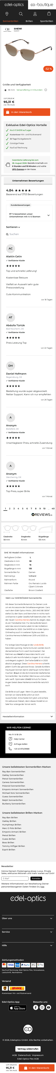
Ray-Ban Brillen (10, 817)
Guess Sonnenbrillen (12, 796)
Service (6, 932)
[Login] (35, 13)
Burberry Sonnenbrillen (14, 803)
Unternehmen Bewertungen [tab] (28, 180)
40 (53, 508)
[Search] (21, 13)
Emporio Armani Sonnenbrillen (17, 789)
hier (42, 886)
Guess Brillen (9, 839)
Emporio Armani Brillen (14, 832)
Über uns (7, 918)
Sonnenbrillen (10, 21)
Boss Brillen (8, 842)
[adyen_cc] (4, 965)
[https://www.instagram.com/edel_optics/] (42, 1008)
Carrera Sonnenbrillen (13, 782)
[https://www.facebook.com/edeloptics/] (35, 1008)
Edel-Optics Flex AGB (28, 1059)
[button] (14, 4)
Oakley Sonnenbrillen (13, 775)
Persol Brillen (9, 835)
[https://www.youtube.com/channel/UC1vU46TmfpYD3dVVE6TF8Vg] (48, 1008)
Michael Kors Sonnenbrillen (16, 793)
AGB (14, 1055)
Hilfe (4, 945)
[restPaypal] (25, 965)
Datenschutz (24, 1055)
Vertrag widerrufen (28, 1049)
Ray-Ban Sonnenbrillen (13, 771)
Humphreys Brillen (11, 824)
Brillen (29, 21)
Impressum (38, 1055)
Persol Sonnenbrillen (12, 778)
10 (44, 508)
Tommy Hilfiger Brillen (13, 846)
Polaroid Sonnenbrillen (13, 786)
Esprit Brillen (8, 849)
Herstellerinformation (13, 716)
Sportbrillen (46, 21)
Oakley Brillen (9, 821)
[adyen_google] (40, 965)
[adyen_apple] (33, 965)
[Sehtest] (7, 13)
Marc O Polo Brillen (11, 828)
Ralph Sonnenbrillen (12, 800)
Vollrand (32, 576)
